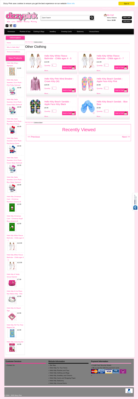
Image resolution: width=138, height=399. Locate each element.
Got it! (126, 3)
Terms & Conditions (13, 52)
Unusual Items (94, 31)
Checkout (127, 21)
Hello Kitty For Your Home (58, 368)
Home (9, 43)
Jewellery (52, 31)
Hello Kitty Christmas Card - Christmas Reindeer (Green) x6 (14, 199)
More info (71, 4)
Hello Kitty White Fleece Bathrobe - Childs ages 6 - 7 (15, 238)
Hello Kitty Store (29, 41)
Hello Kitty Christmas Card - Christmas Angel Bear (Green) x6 (15, 218)
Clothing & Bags (38, 31)
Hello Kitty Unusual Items (58, 383)
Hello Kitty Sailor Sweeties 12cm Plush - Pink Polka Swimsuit (14, 82)
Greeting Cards (66, 31)
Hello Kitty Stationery (57, 380)
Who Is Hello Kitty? (13, 47)
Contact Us (11, 365)
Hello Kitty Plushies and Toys (59, 370)
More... (46, 70)
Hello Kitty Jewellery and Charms (61, 375)
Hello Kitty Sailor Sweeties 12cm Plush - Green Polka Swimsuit (14, 102)
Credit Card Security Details (101, 365)
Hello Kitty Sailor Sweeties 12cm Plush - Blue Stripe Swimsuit (14, 179)
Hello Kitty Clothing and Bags (59, 373)
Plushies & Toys (25, 31)
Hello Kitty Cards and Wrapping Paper (63, 378)
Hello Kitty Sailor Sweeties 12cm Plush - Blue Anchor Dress (14, 121)
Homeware (11, 31)
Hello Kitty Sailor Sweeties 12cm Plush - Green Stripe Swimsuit (14, 160)
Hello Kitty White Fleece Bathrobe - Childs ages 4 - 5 (15, 257)
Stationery (80, 31)
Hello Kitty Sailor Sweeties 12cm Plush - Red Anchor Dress (14, 140)
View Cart (127, 17)
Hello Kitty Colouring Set (15, 342)
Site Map (53, 365)
